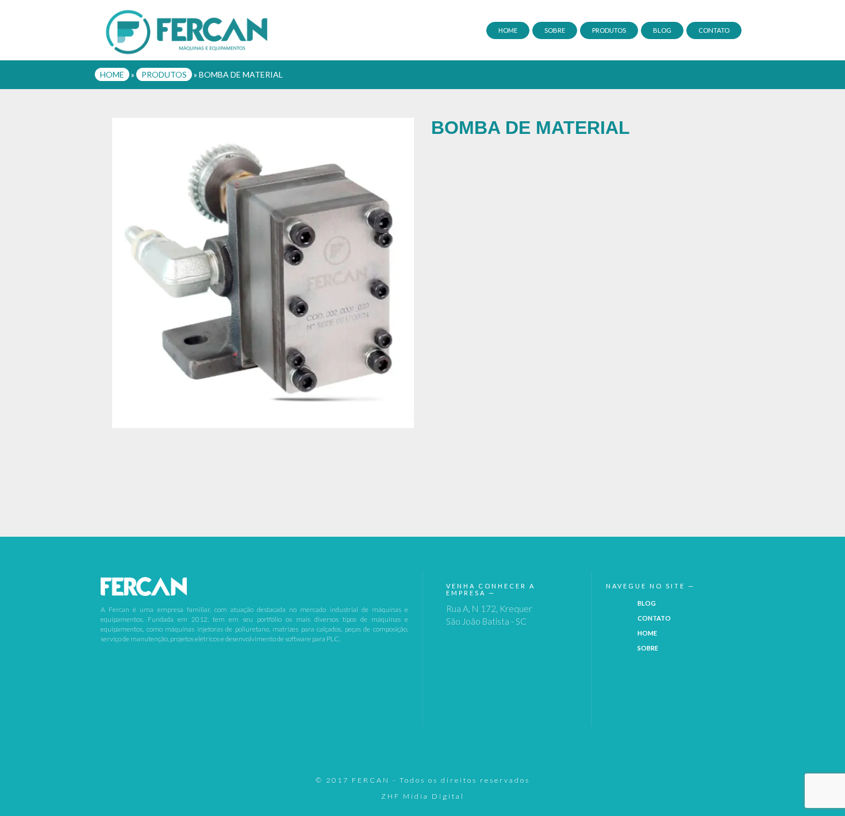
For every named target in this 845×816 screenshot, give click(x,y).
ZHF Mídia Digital (422, 796)
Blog (662, 30)
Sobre (554, 30)
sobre (647, 648)
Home (507, 30)
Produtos (609, 30)
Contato (713, 30)
